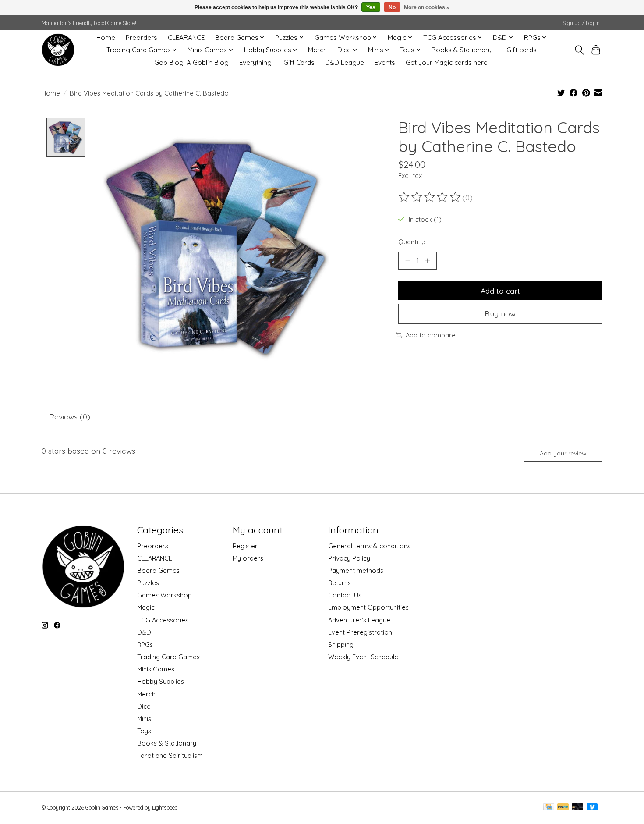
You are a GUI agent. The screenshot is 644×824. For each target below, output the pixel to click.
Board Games (158, 570)
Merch (317, 50)
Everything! (256, 62)
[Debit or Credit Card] (577, 807)
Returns (339, 583)
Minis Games (155, 669)
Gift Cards (299, 62)
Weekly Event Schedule (363, 657)
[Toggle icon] (579, 50)
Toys (144, 731)
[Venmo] (592, 807)
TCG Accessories (162, 620)
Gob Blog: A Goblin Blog (191, 62)
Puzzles (148, 583)
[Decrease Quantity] (408, 261)
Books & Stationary (462, 50)
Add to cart (500, 290)
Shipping (341, 644)
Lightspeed (165, 807)
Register (245, 546)
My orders (248, 558)
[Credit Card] (548, 807)
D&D (144, 632)
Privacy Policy (349, 558)
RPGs (145, 644)
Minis (144, 718)
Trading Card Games (168, 657)
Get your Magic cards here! (447, 62)
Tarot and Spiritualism (170, 755)
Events (385, 62)
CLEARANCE (186, 37)
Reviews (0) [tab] (69, 416)
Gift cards (521, 50)
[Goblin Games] (58, 49)
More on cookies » (426, 7)
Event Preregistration (360, 632)
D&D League (344, 62)
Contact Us (344, 595)
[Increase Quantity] (427, 261)
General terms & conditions (369, 546)
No (392, 7)
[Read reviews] (430, 197)
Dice (144, 706)
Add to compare (431, 335)
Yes (370, 7)
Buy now (500, 313)
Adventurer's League (359, 620)
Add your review (563, 453)
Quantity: (411, 242)
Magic (146, 607)
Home (105, 37)
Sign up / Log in (581, 23)
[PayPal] (563, 807)
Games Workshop (164, 595)
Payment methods (355, 570)
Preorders (141, 37)
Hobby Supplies (160, 681)
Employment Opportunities (368, 607)
